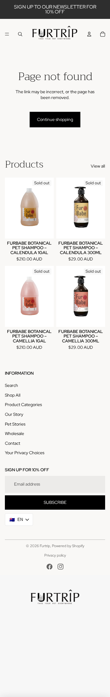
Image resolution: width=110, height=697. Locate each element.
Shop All (12, 395)
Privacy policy (55, 555)
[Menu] (7, 34)
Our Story (14, 414)
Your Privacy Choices (24, 452)
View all (98, 166)
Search (11, 385)
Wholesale (14, 433)
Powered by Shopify (68, 545)
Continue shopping (55, 119)
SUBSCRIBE (55, 502)
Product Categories (23, 404)
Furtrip (45, 545)
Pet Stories (15, 424)
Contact (12, 443)
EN (16, 519)
